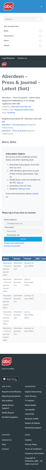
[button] (41, 6)
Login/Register (8, 58)
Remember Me (13, 235)
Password (9, 227)
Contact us (22, 58)
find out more (15, 167)
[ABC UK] (8, 6)
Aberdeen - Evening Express (14, 124)
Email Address (10, 219)
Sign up (20, 182)
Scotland (11, 112)
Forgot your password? (14, 243)
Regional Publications (24, 109)
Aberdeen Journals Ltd (21, 106)
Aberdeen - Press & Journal (14, 130)
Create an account (12, 246)
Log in (23, 239)
